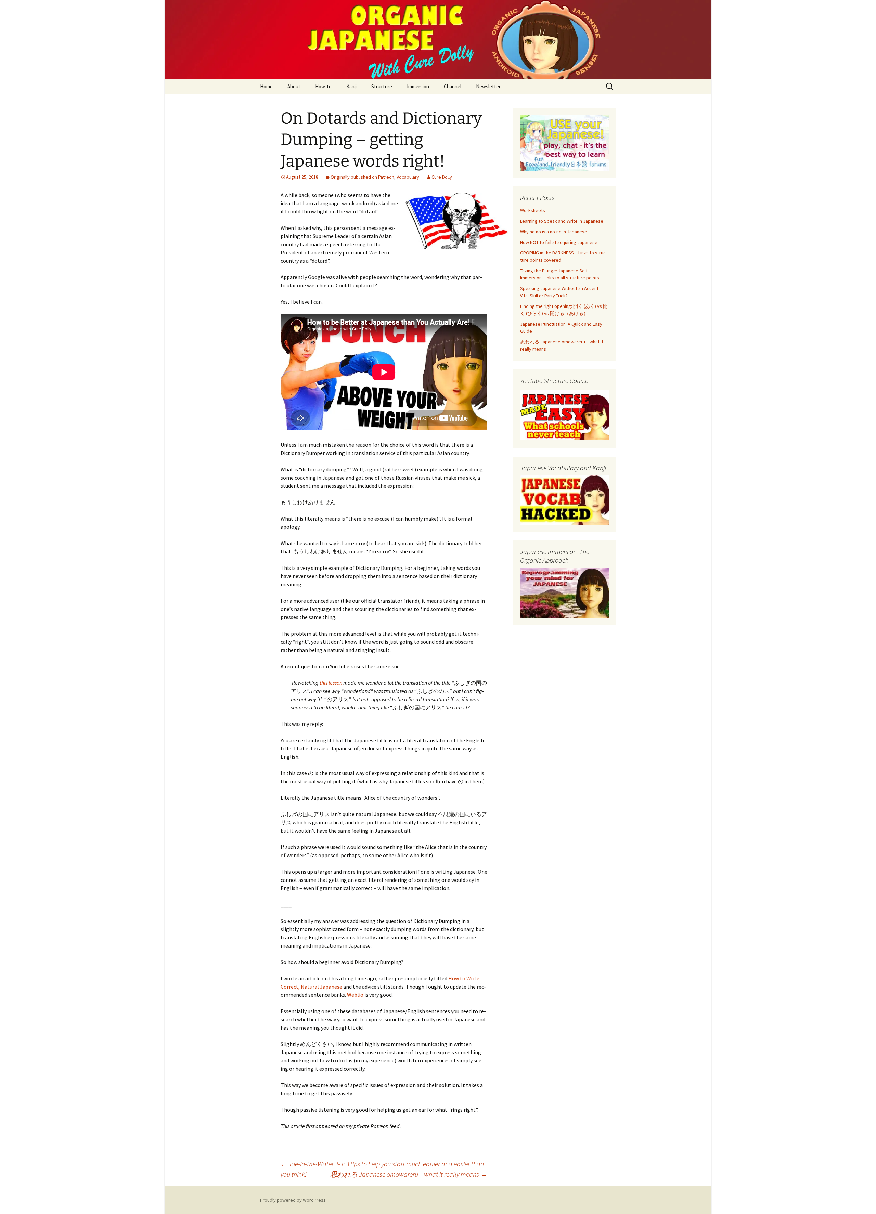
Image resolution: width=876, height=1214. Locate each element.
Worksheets (532, 210)
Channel (452, 86)
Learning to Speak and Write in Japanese (561, 221)
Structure (381, 86)
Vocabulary (408, 177)
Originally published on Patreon (362, 177)
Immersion (418, 86)
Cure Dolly (441, 177)
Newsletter (488, 86)
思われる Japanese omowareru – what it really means (408, 1174)
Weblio (355, 994)
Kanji (351, 86)
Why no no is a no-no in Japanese (553, 232)
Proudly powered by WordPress (293, 1200)
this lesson (331, 682)
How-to (323, 86)
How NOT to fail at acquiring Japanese (558, 242)
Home (266, 86)
